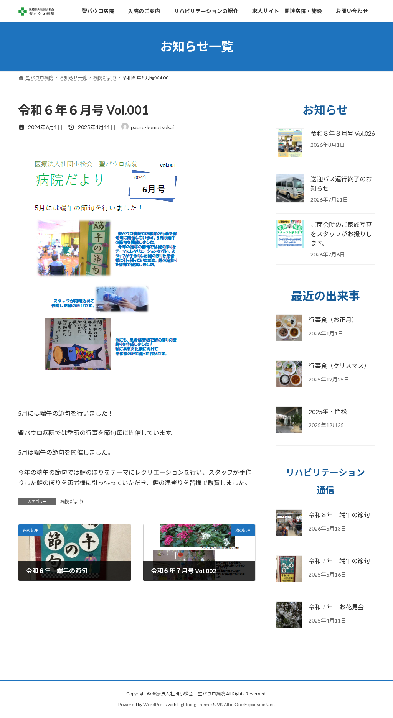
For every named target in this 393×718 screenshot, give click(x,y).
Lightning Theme (194, 705)
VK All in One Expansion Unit (246, 705)
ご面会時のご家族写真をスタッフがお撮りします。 (341, 233)
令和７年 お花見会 (336, 606)
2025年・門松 (328, 411)
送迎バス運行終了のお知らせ (341, 183)
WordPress (155, 705)
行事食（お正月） (333, 319)
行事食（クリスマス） (339, 365)
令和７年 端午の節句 (339, 560)
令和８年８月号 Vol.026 (342, 133)
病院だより (71, 501)
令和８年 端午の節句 (339, 514)
